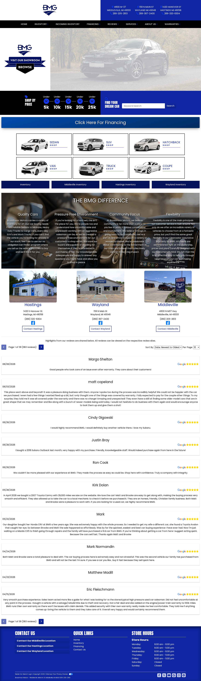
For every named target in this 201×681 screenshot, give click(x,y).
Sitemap (49, 674)
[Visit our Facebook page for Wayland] (100, 324)
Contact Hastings (33, 328)
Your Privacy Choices (60, 674)
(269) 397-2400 (100, 318)
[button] (52, 59)
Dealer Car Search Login (23, 674)
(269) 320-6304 (33, 318)
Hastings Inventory (126, 184)
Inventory (25, 184)
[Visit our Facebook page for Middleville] (168, 324)
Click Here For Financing (100, 122)
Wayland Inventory (175, 184)
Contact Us (79, 649)
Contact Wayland (100, 328)
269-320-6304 (172, 13)
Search (170, 105)
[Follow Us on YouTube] (169, 675)
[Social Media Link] (179, 675)
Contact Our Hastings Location (35, 645)
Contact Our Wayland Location (35, 651)
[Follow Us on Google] (174, 675)
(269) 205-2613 (168, 318)
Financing (78, 646)
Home (76, 639)
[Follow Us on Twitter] (164, 675)
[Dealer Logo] (50, 10)
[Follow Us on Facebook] (159, 675)
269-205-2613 (120, 13)
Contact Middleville (168, 328)
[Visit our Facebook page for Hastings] (33, 324)
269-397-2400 (147, 13)
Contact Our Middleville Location (36, 640)
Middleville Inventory (75, 184)
